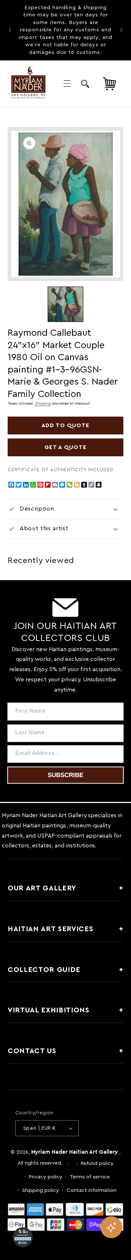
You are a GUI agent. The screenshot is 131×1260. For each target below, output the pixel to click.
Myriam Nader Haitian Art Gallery (74, 1152)
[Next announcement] (121, 30)
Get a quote (65, 447)
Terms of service (90, 1177)
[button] (67, 83)
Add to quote (65, 425)
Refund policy (97, 1163)
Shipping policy (40, 1190)
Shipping (43, 403)
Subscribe (65, 775)
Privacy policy (45, 1177)
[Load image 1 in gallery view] (65, 304)
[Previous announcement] (10, 30)
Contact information (91, 1190)
